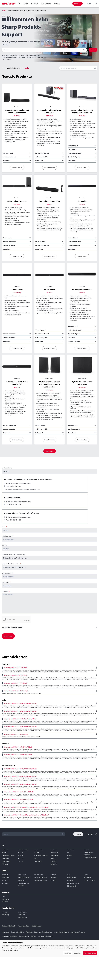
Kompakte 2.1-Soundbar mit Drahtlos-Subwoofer (17, 111)
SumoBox (5, 883)
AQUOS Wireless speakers (89, 853)
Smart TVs (21, 915)
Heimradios (87, 877)
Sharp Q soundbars (24, 877)
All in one (70, 880)
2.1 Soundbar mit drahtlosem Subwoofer (49, 111)
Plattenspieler (72, 886)
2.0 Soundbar (82, 201)
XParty (4, 880)
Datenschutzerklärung (61, 932)
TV (19, 3)
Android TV (54, 852)
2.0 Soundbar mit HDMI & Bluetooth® (17, 383)
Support (57, 3)
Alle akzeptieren (90, 953)
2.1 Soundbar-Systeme (17, 201)
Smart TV (54, 864)
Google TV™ (55, 855)
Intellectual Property (78, 932)
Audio (26, 3)
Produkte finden (13, 10)
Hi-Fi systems (71, 877)
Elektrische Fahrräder (5, 900)
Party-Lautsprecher (40, 877)
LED (35, 858)
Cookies (33, 936)
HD (68, 858)
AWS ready (5, 864)
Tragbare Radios (89, 880)
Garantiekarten (40, 10)
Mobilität (34, 3)
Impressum (5, 932)
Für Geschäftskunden (9, 926)
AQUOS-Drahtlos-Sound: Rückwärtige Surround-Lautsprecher (49, 384)
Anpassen (77, 953)
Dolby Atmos (6, 861)
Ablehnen (67, 953)
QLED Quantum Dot (40, 855)
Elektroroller (22, 917)
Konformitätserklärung (9, 936)
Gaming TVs (5, 858)
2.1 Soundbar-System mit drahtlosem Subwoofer (82, 111)
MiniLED (4, 852)
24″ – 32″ (21, 861)
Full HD (69, 855)
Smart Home (46, 3)
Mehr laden (49, 451)
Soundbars (21, 880)
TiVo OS (53, 861)
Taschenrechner (24, 926)
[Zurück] (3, 68)
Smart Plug (5, 915)
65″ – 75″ (21, 852)
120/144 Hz (38, 861)
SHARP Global (36, 926)
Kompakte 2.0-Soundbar (49, 201)
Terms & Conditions (17, 932)
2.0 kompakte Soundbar (82, 289)
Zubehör (53, 880)
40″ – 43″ (21, 858)
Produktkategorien (13, 68)
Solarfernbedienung (90, 857)
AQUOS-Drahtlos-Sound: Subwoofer (82, 383)
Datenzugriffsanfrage (45, 936)
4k (68, 852)
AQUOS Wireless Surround (23, 884)
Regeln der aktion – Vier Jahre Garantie (39, 932)
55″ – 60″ (21, 855)
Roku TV (53, 858)
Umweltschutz (24, 936)
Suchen (4, 10)
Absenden (8, 636)
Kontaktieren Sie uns (27, 10)
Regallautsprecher (40, 880)
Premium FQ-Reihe (8, 855)
